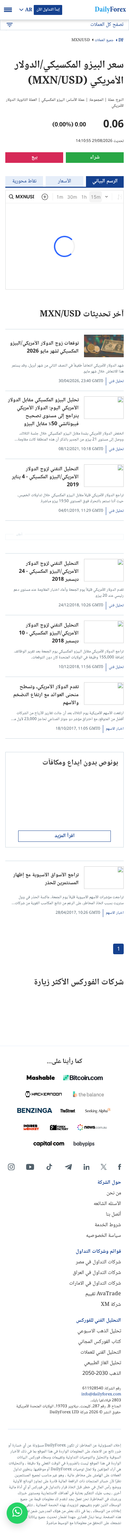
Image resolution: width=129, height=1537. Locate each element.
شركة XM (111, 1304)
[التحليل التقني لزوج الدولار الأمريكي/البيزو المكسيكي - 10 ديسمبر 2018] (104, 633)
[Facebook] (119, 1167)
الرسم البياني (105, 181)
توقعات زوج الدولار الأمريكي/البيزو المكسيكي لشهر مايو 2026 (44, 348)
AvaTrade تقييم (103, 1294)
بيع (34, 157)
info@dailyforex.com (101, 1395)
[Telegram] (68, 1167)
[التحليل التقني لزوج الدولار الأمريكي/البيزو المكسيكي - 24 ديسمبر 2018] (104, 571)
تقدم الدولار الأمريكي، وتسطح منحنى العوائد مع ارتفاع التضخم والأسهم (46, 695)
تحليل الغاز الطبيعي (102, 1363)
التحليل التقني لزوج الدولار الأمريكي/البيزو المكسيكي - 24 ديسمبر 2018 (49, 572)
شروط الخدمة (108, 1225)
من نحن (114, 1193)
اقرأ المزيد (65, 836)
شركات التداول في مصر (98, 1262)
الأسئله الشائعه (107, 1203)
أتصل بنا (113, 1214)
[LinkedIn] (86, 1167)
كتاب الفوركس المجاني (99, 1341)
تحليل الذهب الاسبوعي (99, 1331)
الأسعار (64, 181)
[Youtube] (30, 1167)
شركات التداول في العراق (97, 1272)
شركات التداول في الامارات (95, 1283)
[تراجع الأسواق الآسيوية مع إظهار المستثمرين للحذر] (104, 879)
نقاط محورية (24, 181)
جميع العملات (104, 40)
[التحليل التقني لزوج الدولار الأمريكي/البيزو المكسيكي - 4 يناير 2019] (104, 477)
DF (121, 40)
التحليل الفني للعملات (100, 1352)
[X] (104, 1167)
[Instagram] (11, 1167)
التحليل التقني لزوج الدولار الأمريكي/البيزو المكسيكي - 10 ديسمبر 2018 (49, 633)
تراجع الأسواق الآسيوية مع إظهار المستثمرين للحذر (46, 879)
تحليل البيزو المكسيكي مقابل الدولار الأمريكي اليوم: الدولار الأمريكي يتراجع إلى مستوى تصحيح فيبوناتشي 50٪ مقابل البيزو (43, 412)
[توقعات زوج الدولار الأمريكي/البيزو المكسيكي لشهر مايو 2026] (104, 347)
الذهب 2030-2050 (101, 1373)
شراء (95, 157)
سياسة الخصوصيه (103, 1235)
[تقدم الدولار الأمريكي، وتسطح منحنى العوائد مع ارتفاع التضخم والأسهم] (104, 695)
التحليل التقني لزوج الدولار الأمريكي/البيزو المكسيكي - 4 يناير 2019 (45, 477)
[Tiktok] (49, 1167)
